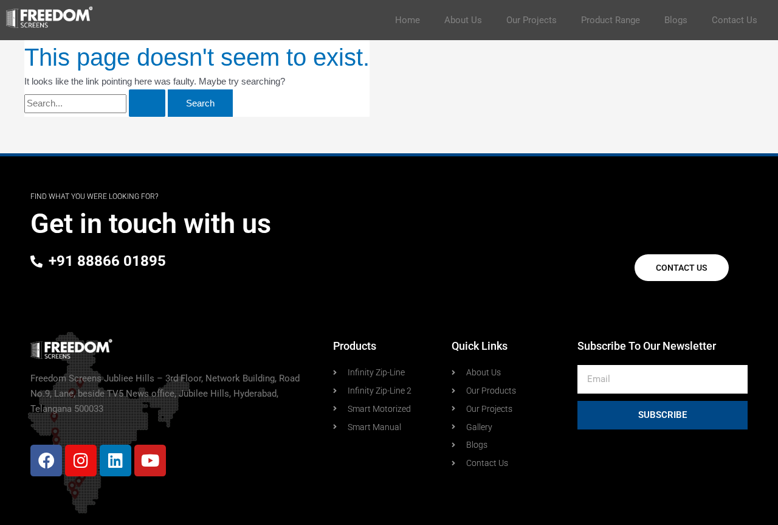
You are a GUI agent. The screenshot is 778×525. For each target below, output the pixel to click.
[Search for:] (96, 103)
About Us (463, 20)
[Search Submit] (147, 103)
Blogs (675, 20)
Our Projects (531, 20)
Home (407, 20)
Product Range (610, 20)
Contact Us (734, 20)
